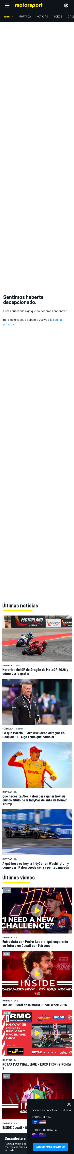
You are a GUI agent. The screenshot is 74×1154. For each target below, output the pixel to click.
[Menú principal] (7, 5)
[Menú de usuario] (66, 5)
